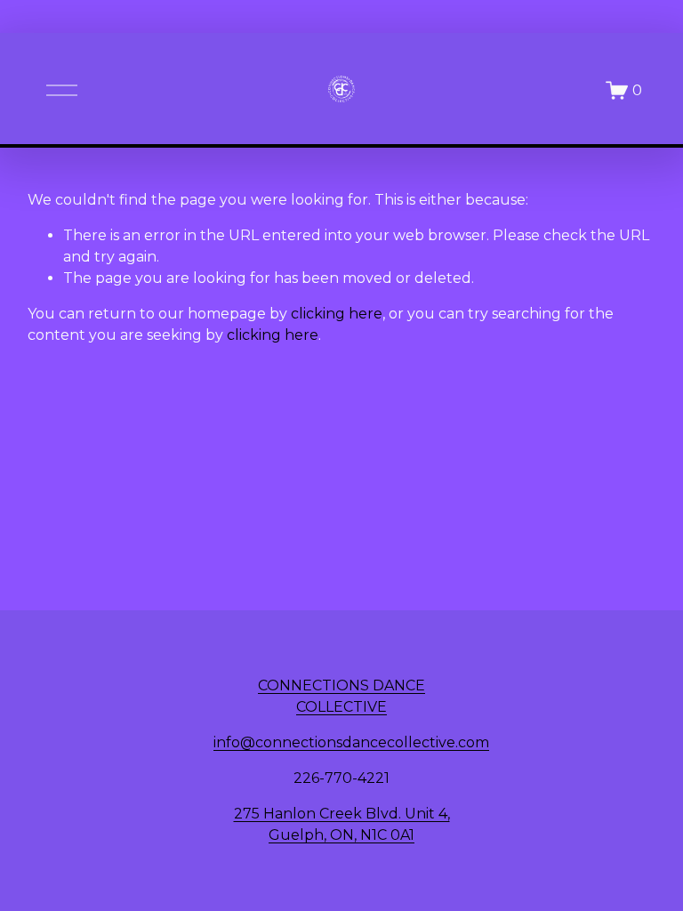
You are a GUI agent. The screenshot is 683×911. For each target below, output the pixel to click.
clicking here (336, 313)
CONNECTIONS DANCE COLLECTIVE (341, 696)
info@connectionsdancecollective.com (351, 742)
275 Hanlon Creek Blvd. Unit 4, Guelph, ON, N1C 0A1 (342, 824)
